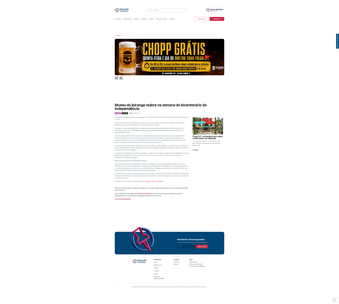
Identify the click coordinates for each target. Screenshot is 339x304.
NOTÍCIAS (124, 113)
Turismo (151, 19)
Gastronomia (127, 19)
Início (155, 262)
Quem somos (158, 265)
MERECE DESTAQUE (199, 122)
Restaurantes (210, 122)
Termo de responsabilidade (159, 277)
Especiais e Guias (161, 19)
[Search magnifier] (185, 10)
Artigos (156, 268)
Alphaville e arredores (144, 193)
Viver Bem (118, 19)
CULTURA (118, 113)
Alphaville (198, 119)
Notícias (143, 19)
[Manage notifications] (334, 300)
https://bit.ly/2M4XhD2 (123, 199)
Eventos (136, 19)
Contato (172, 19)
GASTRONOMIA (206, 119)
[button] (121, 78)
